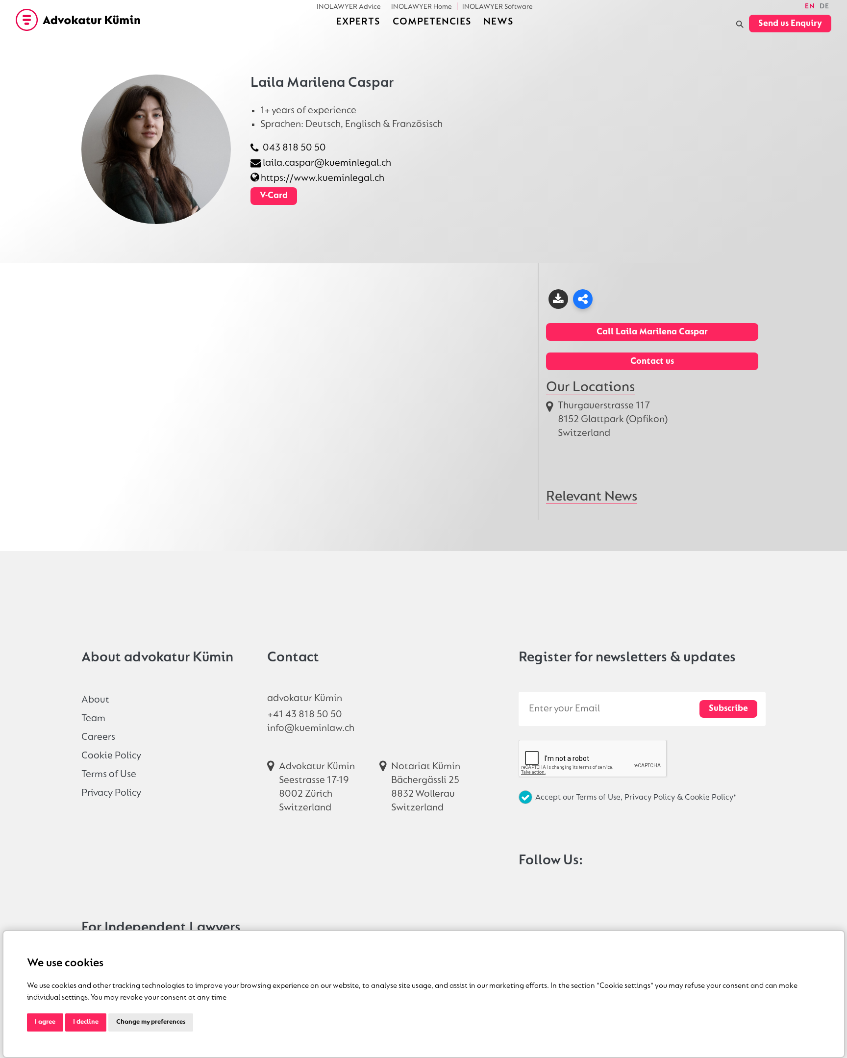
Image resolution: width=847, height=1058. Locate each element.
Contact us (652, 361)
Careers (98, 737)
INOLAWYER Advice (349, 6)
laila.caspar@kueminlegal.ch (327, 163)
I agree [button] (45, 1022)
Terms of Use (108, 774)
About (95, 700)
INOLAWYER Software (497, 6)
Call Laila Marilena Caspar (652, 332)
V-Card (274, 196)
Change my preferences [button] (150, 1022)
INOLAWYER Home (421, 6)
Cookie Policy (111, 756)
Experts (358, 22)
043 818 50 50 (294, 148)
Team (93, 718)
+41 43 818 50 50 (304, 714)
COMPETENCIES (432, 22)
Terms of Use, (600, 797)
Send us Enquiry (790, 23)
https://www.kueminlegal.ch (322, 178)
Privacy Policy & (654, 797)
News (498, 22)
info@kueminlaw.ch (310, 728)
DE (824, 6)
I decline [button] (86, 1022)
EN (810, 6)
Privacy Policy (111, 793)
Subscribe (728, 708)
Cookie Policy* (710, 797)
